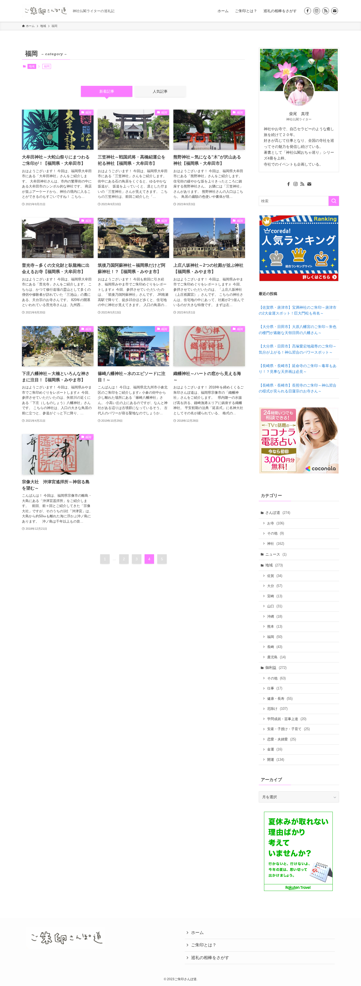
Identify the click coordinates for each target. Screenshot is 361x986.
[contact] (334, 10)
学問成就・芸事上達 (286, 719)
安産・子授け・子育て (288, 729)
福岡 (274, 637)
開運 (275, 760)
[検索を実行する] (333, 201)
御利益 (275, 667)
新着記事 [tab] (106, 91)
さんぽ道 (277, 512)
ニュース (275, 554)
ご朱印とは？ (203, 945)
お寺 (275, 523)
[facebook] (307, 10)
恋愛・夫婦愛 (281, 739)
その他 (275, 533)
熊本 (274, 626)
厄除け (277, 709)
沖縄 (274, 616)
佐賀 (274, 576)
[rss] (325, 10)
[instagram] (316, 10)
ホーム (197, 932)
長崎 (274, 647)
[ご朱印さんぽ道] (45, 10)
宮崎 (274, 596)
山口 (274, 606)
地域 (32, 66)
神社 (275, 544)
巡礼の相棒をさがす (210, 957)
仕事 (274, 688)
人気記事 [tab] (160, 91)
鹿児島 (276, 657)
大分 (274, 586)
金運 (274, 749)
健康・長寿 (280, 699)
